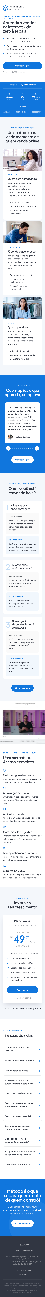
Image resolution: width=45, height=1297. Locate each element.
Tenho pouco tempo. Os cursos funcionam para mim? (19, 1082)
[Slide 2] (14, 448)
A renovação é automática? (18, 1164)
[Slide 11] (32, 448)
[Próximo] (37, 448)
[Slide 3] (16, 448)
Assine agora (22, 990)
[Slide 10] (30, 448)
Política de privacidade (22, 1270)
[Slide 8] (26, 448)
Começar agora (22, 65)
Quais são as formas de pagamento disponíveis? (17, 1140)
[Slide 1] (12, 448)
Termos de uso (22, 1274)
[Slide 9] (28, 448)
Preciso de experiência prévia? (19, 1060)
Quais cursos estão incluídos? (19, 1093)
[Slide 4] (18, 448)
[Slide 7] (24, 448)
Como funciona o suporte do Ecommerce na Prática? (19, 1105)
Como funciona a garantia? (18, 1116)
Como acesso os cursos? (17, 1070)
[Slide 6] (22, 448)
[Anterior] (8, 448)
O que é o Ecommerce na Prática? (17, 1049)
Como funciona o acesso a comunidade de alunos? (18, 1127)
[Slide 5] (20, 448)
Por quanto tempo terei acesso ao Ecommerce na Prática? (20, 1153)
